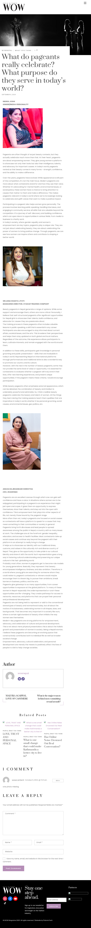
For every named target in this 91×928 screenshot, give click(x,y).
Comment (10, 813)
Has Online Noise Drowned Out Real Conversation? (53, 741)
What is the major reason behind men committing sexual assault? (48, 698)
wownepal (7, 50)
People (5, 731)
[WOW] (14, 10)
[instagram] (5, 898)
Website (9, 851)
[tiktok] (5, 903)
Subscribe (53, 906)
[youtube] (15, 898)
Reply (58, 781)
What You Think (23, 50)
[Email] (19, 678)
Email (40, 842)
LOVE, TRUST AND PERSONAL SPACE (11, 738)
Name (8, 842)
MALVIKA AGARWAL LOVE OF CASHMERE (17, 697)
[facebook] (10, 898)
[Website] (23, 678)
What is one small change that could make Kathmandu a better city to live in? (32, 748)
